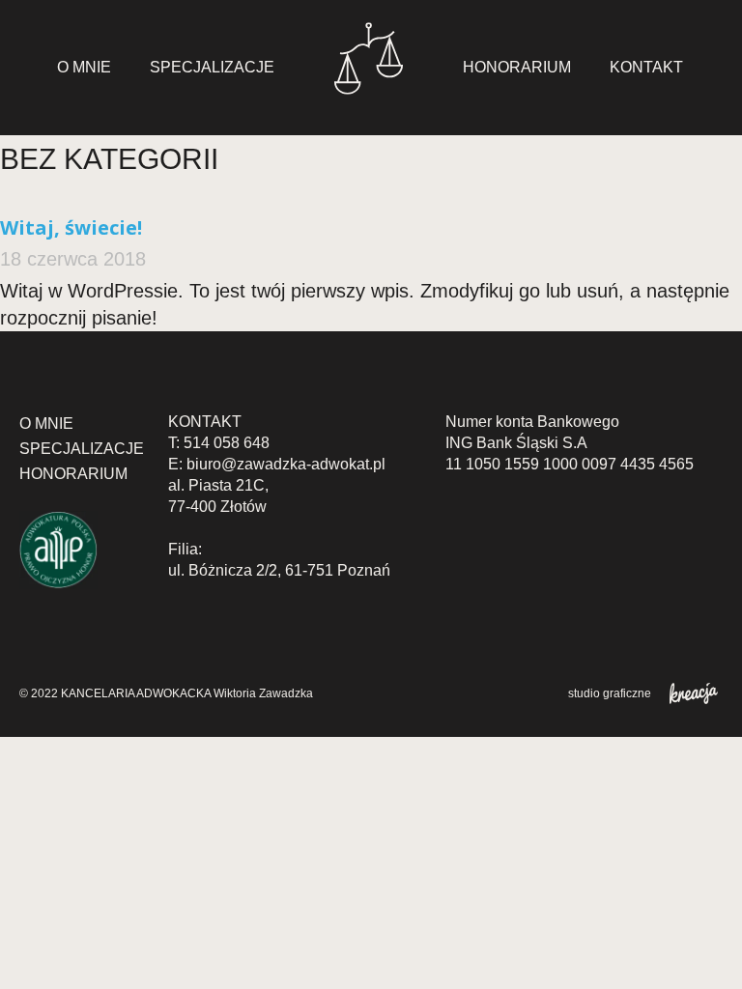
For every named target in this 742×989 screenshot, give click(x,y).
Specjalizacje (212, 67)
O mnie (84, 67)
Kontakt (646, 67)
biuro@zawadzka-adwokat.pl (285, 464)
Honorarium (517, 67)
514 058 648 (227, 443)
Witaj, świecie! (71, 227)
